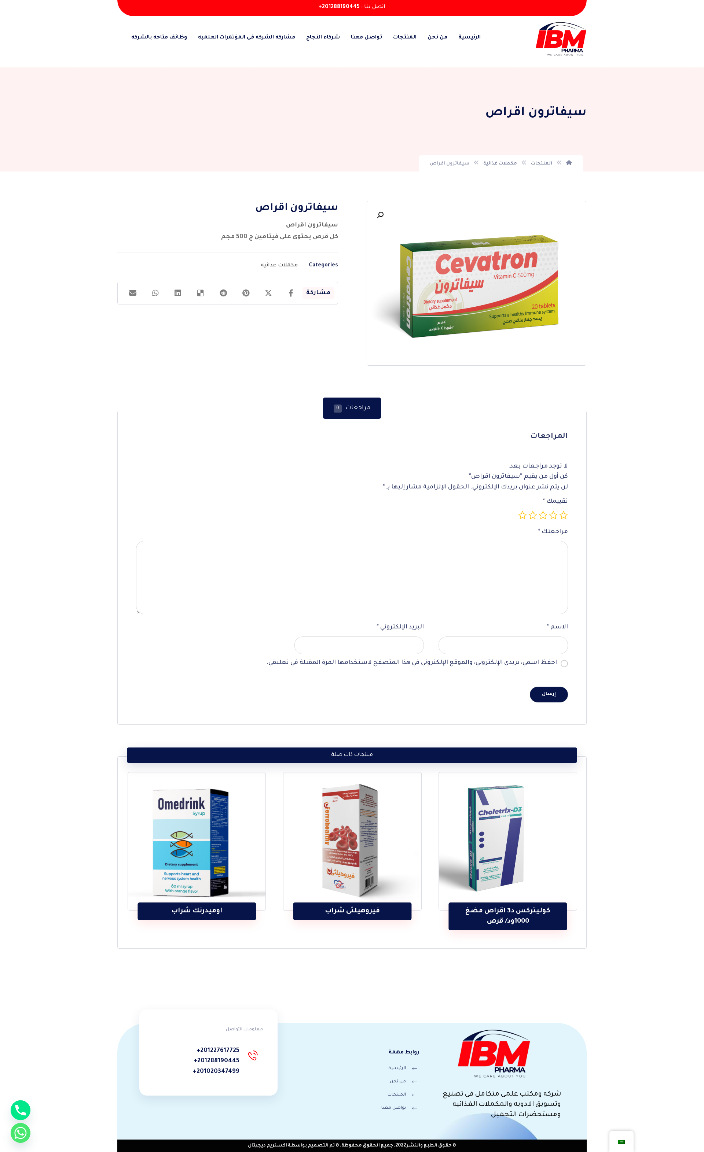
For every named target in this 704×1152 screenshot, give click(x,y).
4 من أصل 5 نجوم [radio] (532, 515)
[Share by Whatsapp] (155, 293)
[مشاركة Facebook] (291, 293)
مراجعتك (553, 532)
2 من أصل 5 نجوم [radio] (553, 515)
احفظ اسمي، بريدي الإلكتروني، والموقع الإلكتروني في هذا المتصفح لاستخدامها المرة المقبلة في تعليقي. (412, 663)
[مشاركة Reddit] (223, 293)
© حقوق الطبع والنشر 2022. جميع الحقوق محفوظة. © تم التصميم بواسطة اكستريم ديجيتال (352, 1145)
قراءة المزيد (503, 887)
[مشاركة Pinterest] (246, 293)
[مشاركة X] (268, 293)
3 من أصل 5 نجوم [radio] (543, 515)
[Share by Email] (132, 293)
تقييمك (555, 501)
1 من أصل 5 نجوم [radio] (563, 515)
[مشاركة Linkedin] (177, 293)
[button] (380, 215)
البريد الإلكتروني (400, 627)
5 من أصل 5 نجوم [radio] (522, 515)
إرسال (549, 694)
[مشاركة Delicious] (200, 293)
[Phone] (20, 1110)
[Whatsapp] (20, 1133)
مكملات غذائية (279, 266)
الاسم (557, 627)
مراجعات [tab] (353, 408)
